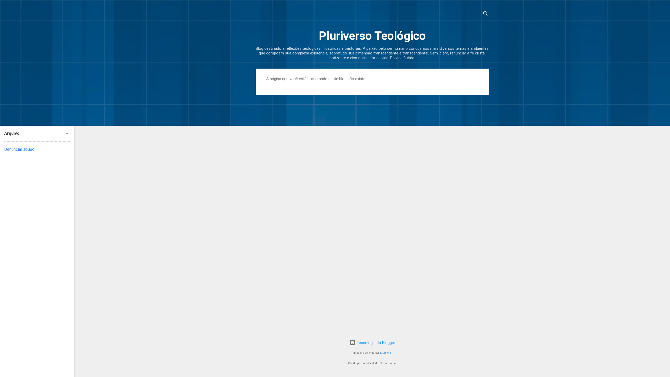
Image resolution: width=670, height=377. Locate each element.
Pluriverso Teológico (372, 36)
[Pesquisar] (485, 14)
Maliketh (385, 352)
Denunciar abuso (19, 149)
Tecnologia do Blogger (375, 342)
